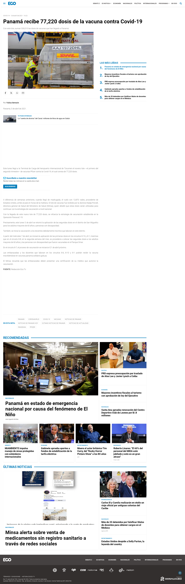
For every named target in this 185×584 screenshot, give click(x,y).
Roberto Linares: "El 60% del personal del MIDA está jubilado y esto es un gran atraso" (128, 452)
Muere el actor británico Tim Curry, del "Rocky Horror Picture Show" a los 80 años (92, 451)
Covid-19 (6, 15)
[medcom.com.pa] (130, 572)
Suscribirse (10, 186)
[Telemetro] (55, 572)
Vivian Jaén (116, 460)
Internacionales (150, 3)
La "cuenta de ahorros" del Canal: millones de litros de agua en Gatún (44, 118)
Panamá (21, 319)
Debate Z (96, 3)
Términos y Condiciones (11, 576)
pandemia (22, 327)
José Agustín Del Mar (12, 419)
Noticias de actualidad (78, 323)
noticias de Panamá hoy (28, 323)
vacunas (57, 319)
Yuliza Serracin (12, 103)
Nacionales (127, 3)
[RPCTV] (64, 572)
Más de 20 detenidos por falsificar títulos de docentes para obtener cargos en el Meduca (125, 97)
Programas (163, 3)
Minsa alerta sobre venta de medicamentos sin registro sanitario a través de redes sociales (45, 538)
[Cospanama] (83, 572)
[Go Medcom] (92, 572)
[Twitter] (11, 93)
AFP (78, 457)
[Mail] (23, 93)
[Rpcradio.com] (102, 572)
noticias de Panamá (73, 319)
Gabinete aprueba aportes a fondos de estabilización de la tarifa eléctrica (56, 451)
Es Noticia (106, 3)
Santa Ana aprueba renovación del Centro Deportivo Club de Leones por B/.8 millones (123, 413)
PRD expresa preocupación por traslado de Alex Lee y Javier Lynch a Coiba (121, 375)
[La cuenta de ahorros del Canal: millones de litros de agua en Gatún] (9, 122)
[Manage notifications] (180, 573)
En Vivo (174, 3)
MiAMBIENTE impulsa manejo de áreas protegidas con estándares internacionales (19, 452)
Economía (117, 3)
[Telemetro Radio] (120, 572)
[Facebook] (5, 93)
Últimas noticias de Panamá (53, 323)
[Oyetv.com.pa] (73, 572)
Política (137, 3)
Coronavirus (33, 319)
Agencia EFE (104, 531)
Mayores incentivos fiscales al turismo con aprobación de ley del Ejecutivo (121, 394)
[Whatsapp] (17, 93)
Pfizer (32, 327)
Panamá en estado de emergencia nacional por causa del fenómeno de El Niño (46, 409)
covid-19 (46, 319)
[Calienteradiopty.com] (111, 572)
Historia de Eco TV (28, 576)
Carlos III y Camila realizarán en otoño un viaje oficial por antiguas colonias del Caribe (122, 505)
